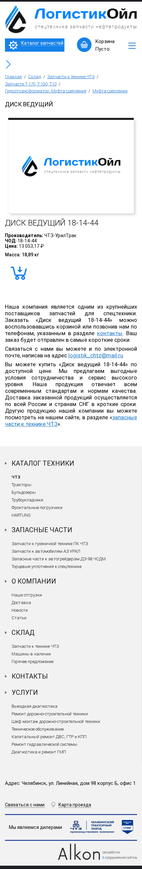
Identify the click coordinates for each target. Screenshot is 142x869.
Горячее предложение (32, 661)
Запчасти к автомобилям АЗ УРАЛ (46, 551)
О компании (34, 581)
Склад (34, 76)
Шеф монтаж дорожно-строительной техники (56, 721)
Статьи (19, 617)
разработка (111, 852)
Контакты (30, 676)
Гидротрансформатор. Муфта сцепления (45, 90)
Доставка (21, 602)
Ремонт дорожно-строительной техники (50, 713)
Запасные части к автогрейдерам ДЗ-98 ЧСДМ (59, 558)
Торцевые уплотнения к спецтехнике (47, 566)
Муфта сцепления (109, 90)
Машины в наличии (31, 653)
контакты (110, 333)
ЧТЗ (16, 477)
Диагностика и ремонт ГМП (39, 751)
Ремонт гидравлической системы (44, 744)
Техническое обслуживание (38, 729)
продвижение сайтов (121, 857)
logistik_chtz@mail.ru (95, 355)
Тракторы (21, 484)
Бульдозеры (24, 492)
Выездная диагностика (34, 706)
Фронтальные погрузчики (37, 507)
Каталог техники (43, 463)
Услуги (25, 692)
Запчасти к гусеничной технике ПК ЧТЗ (50, 543)
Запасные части (42, 530)
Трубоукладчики (27, 499)
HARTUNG (21, 515)
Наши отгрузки (27, 594)
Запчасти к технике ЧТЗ (70, 76)
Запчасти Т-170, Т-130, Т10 (30, 83)
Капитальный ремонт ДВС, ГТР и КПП (49, 736)
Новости (20, 610)
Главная (13, 76)
